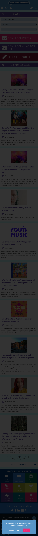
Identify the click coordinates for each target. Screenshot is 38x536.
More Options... (14, 530)
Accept (26, 530)
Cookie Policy (23, 525)
